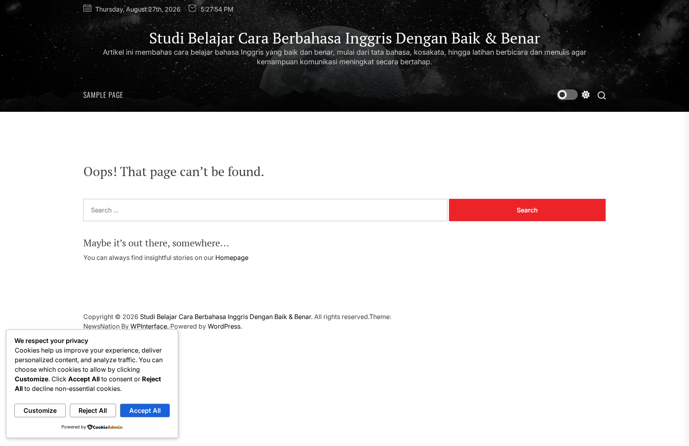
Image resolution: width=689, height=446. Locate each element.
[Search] (602, 94)
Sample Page (103, 94)
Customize (40, 410)
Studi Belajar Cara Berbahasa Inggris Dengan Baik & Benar (344, 38)
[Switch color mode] (573, 94)
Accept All (145, 410)
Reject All (93, 410)
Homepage (231, 258)
